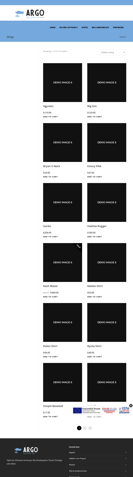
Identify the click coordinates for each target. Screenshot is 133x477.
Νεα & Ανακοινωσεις (100, 27)
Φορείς (72, 464)
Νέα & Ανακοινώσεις (78, 471)
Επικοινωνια (118, 27)
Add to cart (50, 117)
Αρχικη (52, 27)
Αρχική (72, 452)
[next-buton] (90, 428)
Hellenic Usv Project (68, 27)
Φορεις (85, 27)
